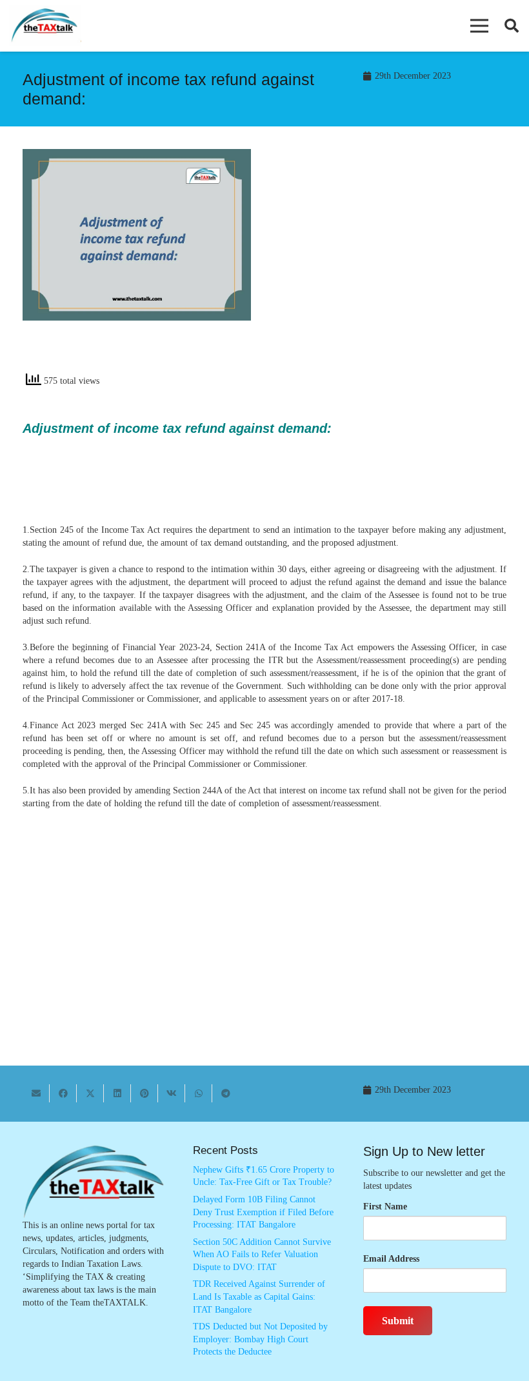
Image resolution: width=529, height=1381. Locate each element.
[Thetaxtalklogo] (45, 26)
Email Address (391, 1259)
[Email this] (36, 1093)
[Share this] (63, 1093)
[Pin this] (144, 1093)
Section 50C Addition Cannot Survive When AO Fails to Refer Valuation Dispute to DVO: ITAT (262, 1254)
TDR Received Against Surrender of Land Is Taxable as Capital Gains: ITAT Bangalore (259, 1296)
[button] (479, 26)
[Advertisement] (392, 265)
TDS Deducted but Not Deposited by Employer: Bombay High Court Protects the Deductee (260, 1339)
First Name (385, 1206)
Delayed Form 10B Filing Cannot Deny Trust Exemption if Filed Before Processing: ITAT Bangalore (263, 1212)
